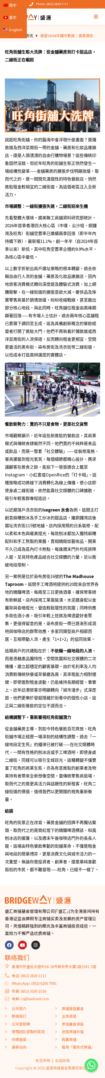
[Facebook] (9, 945)
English (15, 29)
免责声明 (42, 1060)
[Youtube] (22, 945)
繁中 (12, 17)
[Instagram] (35, 945)
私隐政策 (62, 1060)
